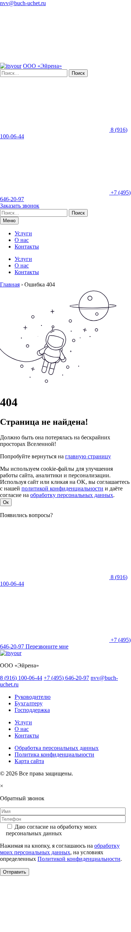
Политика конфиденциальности (54, 754)
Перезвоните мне (46, 646)
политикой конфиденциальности (62, 488)
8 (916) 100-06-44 (21, 678)
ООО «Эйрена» (42, 66)
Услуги (23, 233)
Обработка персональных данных (57, 748)
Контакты (27, 246)
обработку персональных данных (71, 495)
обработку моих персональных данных (60, 849)
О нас (22, 240)
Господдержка (32, 710)
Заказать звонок (19, 206)
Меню (9, 220)
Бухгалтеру (29, 703)
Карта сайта (29, 761)
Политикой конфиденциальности (78, 859)
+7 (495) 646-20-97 (66, 678)
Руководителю (33, 697)
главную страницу (88, 456)
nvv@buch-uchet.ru (23, 3)
